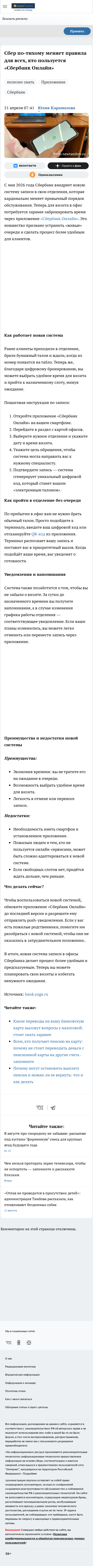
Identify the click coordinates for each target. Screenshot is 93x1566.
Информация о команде (20, 1383)
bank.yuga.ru (36, 994)
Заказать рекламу (15, 19)
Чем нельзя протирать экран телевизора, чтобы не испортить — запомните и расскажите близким (45, 1171)
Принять (77, 31)
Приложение (53, 82)
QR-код (38, 534)
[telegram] (54, 1107)
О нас (8, 1358)
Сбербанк (16, 92)
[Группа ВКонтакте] (24, 165)
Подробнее (30, 1473)
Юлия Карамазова (56, 107)
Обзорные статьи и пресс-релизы (26, 1407)
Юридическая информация (22, 1374)
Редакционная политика (20, 1366)
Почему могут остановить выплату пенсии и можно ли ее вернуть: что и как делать (48, 1075)
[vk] (40, 1107)
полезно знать (20, 82)
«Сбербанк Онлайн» (59, 218)
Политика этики (15, 1391)
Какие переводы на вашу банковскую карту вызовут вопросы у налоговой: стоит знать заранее (48, 1028)
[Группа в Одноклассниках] (46, 174)
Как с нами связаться (18, 1399)
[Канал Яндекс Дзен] (68, 165)
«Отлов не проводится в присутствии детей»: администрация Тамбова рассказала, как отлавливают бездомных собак (42, 1201)
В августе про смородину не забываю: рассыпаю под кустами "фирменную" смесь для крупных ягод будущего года (45, 1141)
